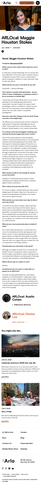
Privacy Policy (15, 474)
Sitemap (23, 449)
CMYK (6, 481)
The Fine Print (6, 474)
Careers (23, 432)
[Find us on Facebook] (2, 468)
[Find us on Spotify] (9, 468)
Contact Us (7, 443)
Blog (22, 438)
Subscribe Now (26, 443)
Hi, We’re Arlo (7, 432)
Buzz (4, 438)
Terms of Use (24, 474)
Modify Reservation (10, 449)
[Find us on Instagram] (6, 468)
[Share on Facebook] (3, 51)
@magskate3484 (16, 63)
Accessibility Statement (9, 476)
